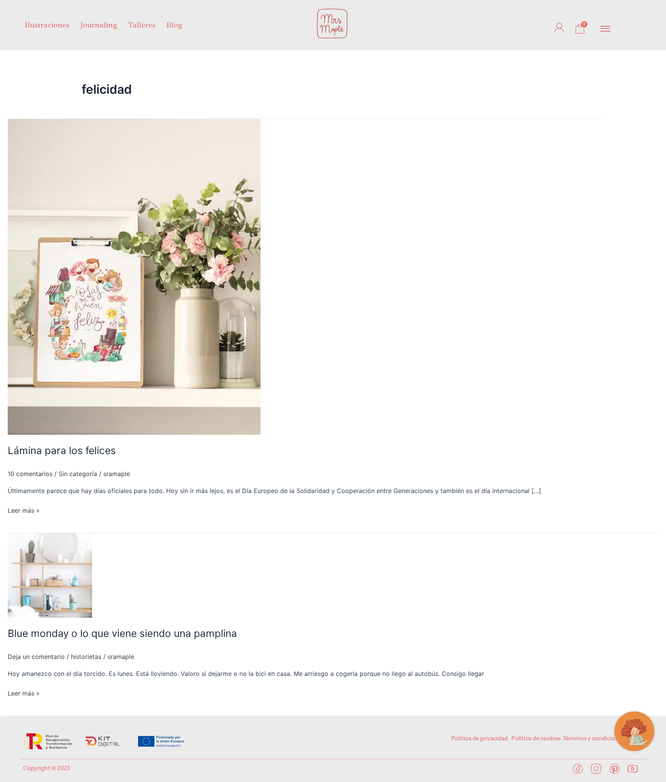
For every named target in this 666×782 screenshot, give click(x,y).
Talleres (141, 25)
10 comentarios (30, 474)
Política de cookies (536, 738)
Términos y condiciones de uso (603, 738)
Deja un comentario (36, 656)
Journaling (98, 25)
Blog (174, 25)
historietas (86, 656)
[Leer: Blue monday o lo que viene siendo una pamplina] (50, 575)
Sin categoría (78, 474)
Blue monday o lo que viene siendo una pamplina (122, 633)
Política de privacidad (480, 738)
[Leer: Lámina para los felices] (134, 276)
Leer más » (24, 509)
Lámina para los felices (62, 450)
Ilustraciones (47, 25)
